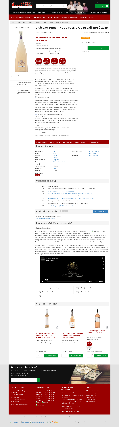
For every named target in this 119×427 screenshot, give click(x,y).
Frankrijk (30, 22)
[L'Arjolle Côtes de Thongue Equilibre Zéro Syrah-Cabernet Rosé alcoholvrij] (47, 318)
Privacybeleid (80, 417)
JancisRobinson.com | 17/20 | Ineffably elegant (61, 191)
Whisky (50, 17)
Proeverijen (83, 17)
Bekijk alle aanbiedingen (21, 27)
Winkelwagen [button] (102, 6)
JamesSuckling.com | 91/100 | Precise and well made (63, 206)
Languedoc (38, 22)
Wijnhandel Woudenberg (23, 17)
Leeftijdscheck (71, 417)
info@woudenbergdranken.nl (19, 404)
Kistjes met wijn (90, 399)
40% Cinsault (92, 153)
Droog (55, 155)
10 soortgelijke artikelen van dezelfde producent (95, 32)
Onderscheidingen (55, 142)
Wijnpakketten (90, 397)
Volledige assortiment (92, 391)
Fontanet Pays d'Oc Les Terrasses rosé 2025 (96, 332)
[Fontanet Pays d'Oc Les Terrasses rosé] (97, 318)
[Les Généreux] (40, 405)
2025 (54, 164)
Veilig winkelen (39, 417)
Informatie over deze (50, 288)
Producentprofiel (79, 142)
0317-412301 (15, 402)
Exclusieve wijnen (91, 395)
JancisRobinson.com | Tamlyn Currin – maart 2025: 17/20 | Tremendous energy (71, 198)
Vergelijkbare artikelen (94, 142)
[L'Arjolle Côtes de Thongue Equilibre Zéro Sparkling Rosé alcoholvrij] (72, 318)
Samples (56, 17)
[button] (38, 61)
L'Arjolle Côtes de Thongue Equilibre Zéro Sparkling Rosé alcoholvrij (72, 336)
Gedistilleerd (64, 17)
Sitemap (47, 417)
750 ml (55, 168)
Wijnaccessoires (90, 401)
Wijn (44, 17)
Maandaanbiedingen (92, 393)
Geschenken (74, 17)
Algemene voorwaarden (58, 417)
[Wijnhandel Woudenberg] (22, 5)
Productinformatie (42, 142)
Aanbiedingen (37, 17)
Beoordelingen (67, 142)
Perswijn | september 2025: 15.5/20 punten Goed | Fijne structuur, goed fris (70, 193)
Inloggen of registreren (16, 417)
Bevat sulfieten (93, 155)
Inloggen (97, 2)
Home (13, 17)
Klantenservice (105, 2)
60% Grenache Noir (94, 151)
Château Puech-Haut (59, 162)
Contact (91, 17)
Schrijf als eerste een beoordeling (45, 32)
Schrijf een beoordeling (100, 211)
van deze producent (49, 292)
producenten (83, 292)
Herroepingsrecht (91, 417)
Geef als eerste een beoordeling (45, 218)
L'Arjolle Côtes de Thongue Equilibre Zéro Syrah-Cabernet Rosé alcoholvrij (47, 336)
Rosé (45, 22)
